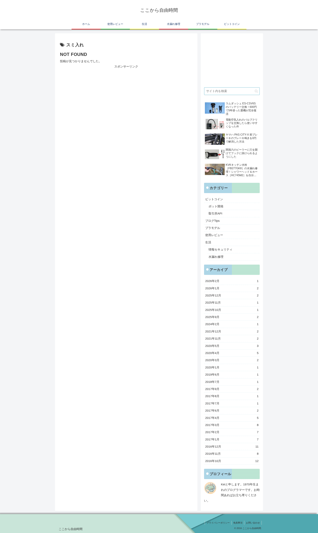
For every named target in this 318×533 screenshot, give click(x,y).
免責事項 (237, 522)
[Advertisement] (126, 92)
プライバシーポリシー (218, 522)
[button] (256, 91)
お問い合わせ (253, 522)
